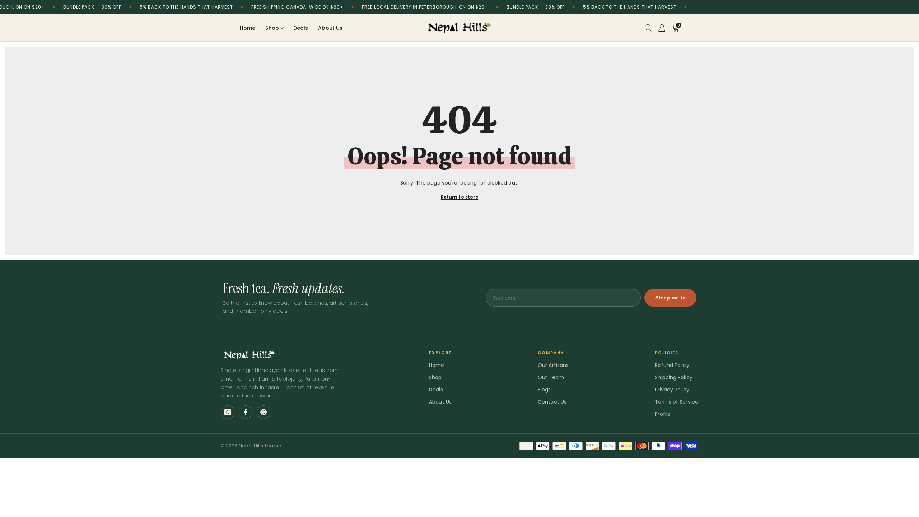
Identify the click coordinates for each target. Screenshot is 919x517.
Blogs (544, 389)
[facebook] (245, 412)
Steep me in (670, 298)
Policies (666, 352)
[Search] (648, 28)
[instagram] (227, 412)
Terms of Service (676, 401)
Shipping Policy (673, 377)
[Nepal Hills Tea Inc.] (459, 28)
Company (551, 352)
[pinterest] (263, 412)
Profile (663, 414)
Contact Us (552, 401)
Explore (440, 352)
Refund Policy (672, 365)
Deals (300, 28)
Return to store (460, 197)
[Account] (662, 28)
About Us (330, 28)
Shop (272, 28)
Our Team (551, 377)
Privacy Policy (672, 389)
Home (247, 28)
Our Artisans (553, 365)
